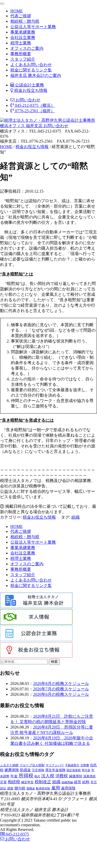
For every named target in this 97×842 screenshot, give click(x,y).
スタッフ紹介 (22, 59)
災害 (3, 782)
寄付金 (86, 770)
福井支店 (33, 126)
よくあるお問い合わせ (31, 64)
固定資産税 (73, 770)
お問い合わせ (27, 100)
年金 (14, 776)
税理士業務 (20, 43)
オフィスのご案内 (26, 48)
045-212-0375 (17, 834)
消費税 (61, 775)
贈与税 (19, 788)
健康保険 (11, 770)
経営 (77, 782)
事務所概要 (20, 54)
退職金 (30, 788)
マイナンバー (55, 765)
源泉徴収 (89, 776)
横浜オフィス (12, 126)
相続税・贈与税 (24, 21)
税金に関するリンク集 (31, 70)
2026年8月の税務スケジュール (61, 683)
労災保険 (38, 770)
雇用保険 (68, 788)
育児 (94, 782)
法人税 (47, 775)
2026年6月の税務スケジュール (61, 694)
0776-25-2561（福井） (34, 111)
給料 (85, 782)
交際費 (84, 765)
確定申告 (27, 782)
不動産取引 (72, 765)
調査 (10, 788)
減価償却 (75, 776)
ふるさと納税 (9, 765)
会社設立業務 (22, 37)
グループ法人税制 (32, 765)
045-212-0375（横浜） (34, 105)
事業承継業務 (22, 32)
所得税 (26, 775)
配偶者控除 (43, 788)
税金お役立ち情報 (30, 90)
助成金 (25, 770)
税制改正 (43, 782)
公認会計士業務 (29, 85)
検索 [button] (54, 662)
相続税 (14, 781)
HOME (16, 11)
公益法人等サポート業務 (33, 26)
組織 (75, 517)
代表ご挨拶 (20, 16)
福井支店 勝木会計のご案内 (35, 75)
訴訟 (3, 788)
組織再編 (67, 782)
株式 (37, 776)
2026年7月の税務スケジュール (61, 689)
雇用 (55, 787)
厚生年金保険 (55, 770)
